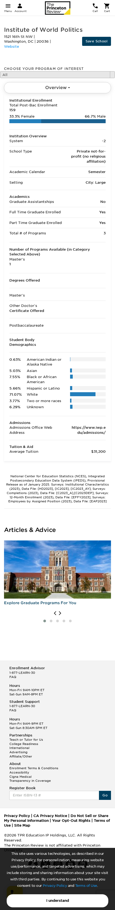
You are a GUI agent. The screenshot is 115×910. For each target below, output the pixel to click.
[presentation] (55, 613)
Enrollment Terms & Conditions (33, 768)
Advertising (18, 752)
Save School (97, 41)
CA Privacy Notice (50, 816)
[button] (44, 621)
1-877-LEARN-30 (22, 673)
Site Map (22, 825)
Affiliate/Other (20, 756)
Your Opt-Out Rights (71, 821)
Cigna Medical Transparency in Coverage (30, 779)
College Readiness (23, 744)
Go (105, 795)
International (19, 748)
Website (11, 47)
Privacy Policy (55, 886)
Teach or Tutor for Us (26, 739)
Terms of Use (86, 886)
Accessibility (19, 772)
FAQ (12, 677)
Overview (56, 87)
